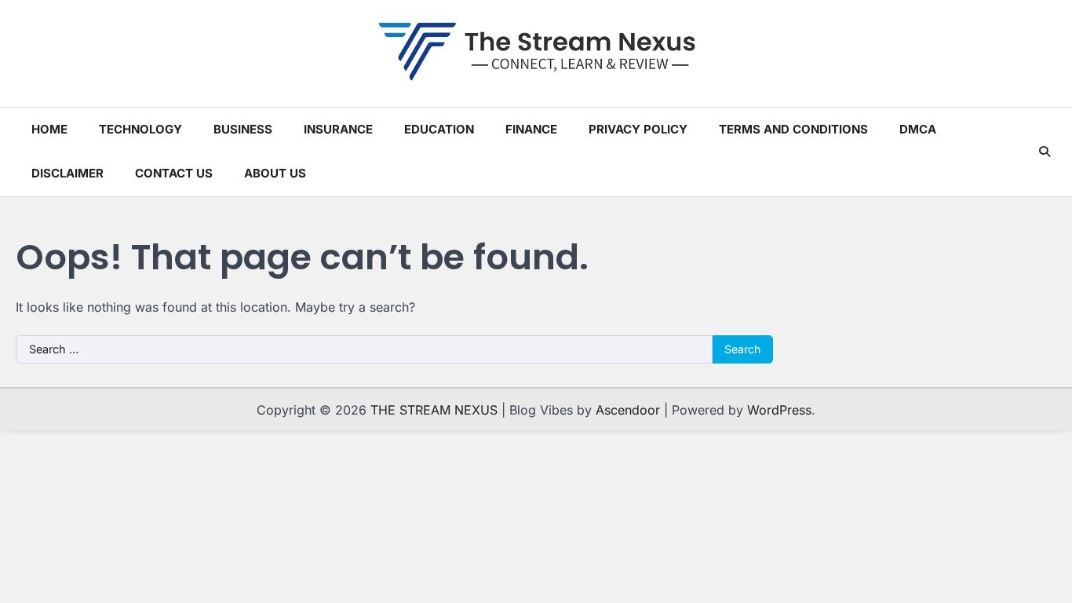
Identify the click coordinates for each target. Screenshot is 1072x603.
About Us (275, 173)
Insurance (338, 129)
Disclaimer (67, 173)
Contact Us (174, 173)
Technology (140, 129)
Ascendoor (628, 410)
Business (242, 129)
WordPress (779, 410)
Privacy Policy (638, 129)
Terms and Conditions (793, 129)
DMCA (917, 129)
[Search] (1044, 151)
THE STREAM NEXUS (434, 410)
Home (49, 129)
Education (439, 129)
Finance (531, 129)
